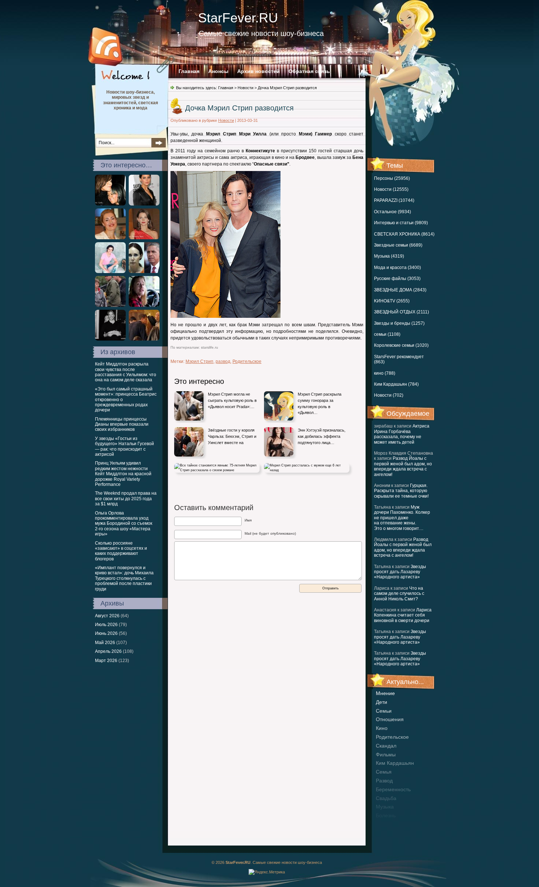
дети (381, 702)
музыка (385, 807)
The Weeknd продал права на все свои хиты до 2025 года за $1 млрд (126, 498)
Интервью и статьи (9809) (401, 222)
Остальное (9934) (392, 211)
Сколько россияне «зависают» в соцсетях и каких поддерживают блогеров (121, 551)
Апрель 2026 (108, 651)
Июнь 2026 (106, 633)
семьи (384, 711)
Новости (245, 88)
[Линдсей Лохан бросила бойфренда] (144, 339)
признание (389, 824)
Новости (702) (388, 395)
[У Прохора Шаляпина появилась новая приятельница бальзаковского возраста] (110, 271)
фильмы (386, 754)
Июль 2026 (106, 624)
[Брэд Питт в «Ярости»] (110, 305)
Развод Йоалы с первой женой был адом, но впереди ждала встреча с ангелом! (403, 466)
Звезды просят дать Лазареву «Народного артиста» (400, 572)
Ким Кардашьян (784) (396, 384)
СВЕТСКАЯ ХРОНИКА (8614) (404, 234)
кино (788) (384, 373)
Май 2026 (105, 642)
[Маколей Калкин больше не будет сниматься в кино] (144, 305)
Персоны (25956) (392, 178)
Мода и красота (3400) (397, 267)
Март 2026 (106, 660)
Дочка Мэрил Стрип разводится (239, 108)
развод (384, 781)
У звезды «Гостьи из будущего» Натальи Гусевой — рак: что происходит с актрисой (124, 446)
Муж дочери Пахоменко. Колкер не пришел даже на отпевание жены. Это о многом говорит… (402, 518)
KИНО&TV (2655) (392, 300)
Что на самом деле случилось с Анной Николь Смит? (399, 593)
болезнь (386, 815)
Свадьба (386, 798)
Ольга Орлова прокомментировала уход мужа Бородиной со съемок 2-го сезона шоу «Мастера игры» (123, 523)
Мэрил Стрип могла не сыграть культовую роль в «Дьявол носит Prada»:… (232, 400)
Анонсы (218, 71)
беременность (393, 789)
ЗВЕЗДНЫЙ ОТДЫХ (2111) (401, 312)
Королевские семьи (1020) (401, 345)
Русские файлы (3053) (397, 278)
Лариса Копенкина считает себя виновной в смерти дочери (403, 615)
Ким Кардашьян (395, 763)
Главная (189, 71)
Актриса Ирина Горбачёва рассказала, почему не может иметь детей (401, 433)
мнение (385, 693)
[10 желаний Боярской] (144, 237)
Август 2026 (107, 615)
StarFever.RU (238, 17)
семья (384, 772)
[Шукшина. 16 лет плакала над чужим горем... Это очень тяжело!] (110, 237)
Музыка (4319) (389, 256)
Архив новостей (258, 71)
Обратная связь (309, 71)
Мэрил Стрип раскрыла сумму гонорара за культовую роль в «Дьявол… (319, 403)
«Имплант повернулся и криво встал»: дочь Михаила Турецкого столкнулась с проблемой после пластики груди (124, 578)
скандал (386, 746)
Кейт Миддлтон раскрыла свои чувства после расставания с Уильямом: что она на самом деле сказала (125, 371)
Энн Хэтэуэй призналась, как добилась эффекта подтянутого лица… (321, 436)
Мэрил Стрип (199, 361)
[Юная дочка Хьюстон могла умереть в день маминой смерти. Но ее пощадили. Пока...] (110, 204)
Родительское (392, 737)
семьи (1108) (387, 334)
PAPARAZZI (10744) (394, 200)
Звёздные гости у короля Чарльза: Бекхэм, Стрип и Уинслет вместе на (232, 436)
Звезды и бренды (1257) (399, 323)
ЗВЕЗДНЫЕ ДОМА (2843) (400, 289)
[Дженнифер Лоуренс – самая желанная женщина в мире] (144, 204)
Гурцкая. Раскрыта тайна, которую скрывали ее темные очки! (401, 491)
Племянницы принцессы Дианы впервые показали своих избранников (121, 424)
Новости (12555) (391, 189)
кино (382, 728)
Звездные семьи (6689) (398, 245)
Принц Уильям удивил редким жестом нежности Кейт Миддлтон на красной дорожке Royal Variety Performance (123, 474)
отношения (390, 719)
